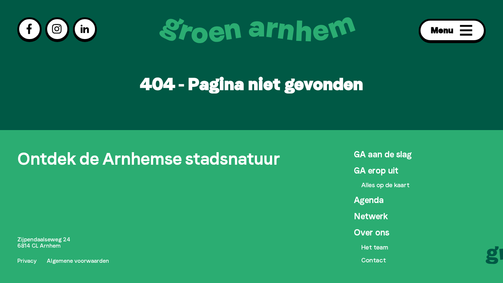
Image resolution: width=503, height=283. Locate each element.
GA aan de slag (383, 154)
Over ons (371, 232)
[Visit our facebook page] (29, 29)
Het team (374, 247)
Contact (373, 260)
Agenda (369, 200)
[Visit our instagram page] (57, 29)
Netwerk (371, 216)
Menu (442, 30)
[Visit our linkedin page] (85, 29)
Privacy (26, 261)
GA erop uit (376, 170)
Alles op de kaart (385, 185)
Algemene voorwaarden (78, 261)
